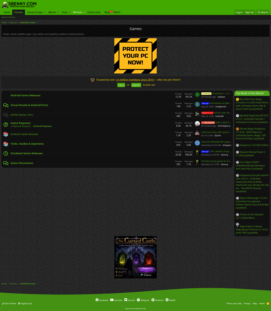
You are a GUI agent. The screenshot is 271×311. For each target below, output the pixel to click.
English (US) (26, 303)
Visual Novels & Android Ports (29, 105)
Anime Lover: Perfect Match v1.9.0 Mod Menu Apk (231, 112)
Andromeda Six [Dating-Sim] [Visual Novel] (226, 103)
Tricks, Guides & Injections (27, 143)
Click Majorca (224, 125)
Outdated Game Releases (27, 153)
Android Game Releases (26, 95)
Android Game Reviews (24, 134)
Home (7, 12)
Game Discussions (22, 163)
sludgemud (220, 106)
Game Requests (20, 123)
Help (255, 303)
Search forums (8, 17)
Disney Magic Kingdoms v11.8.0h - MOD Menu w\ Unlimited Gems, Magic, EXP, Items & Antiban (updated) (251, 133)
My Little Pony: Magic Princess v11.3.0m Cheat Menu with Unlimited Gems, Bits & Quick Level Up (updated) (252, 104)
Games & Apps (35, 12)
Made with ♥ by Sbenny (135, 309)
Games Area (93, 12)
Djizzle (218, 135)
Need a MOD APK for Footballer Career (227, 122)
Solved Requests (44, 126)
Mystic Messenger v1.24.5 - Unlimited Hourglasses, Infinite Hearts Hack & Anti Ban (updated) (252, 202)
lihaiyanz (227, 145)
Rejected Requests (22, 126)
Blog (107, 12)
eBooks (52, 12)
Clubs (65, 12)
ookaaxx (221, 96)
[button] (44, 12)
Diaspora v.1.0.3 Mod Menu (254, 145)
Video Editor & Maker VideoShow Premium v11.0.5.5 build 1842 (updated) (252, 229)
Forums (18, 12)
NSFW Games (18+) (22, 114)
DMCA (117, 12)
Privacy (247, 303)
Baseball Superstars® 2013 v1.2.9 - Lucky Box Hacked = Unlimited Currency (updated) (252, 118)
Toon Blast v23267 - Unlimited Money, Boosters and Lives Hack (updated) (250, 165)
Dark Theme (10, 303)
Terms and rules (234, 303)
